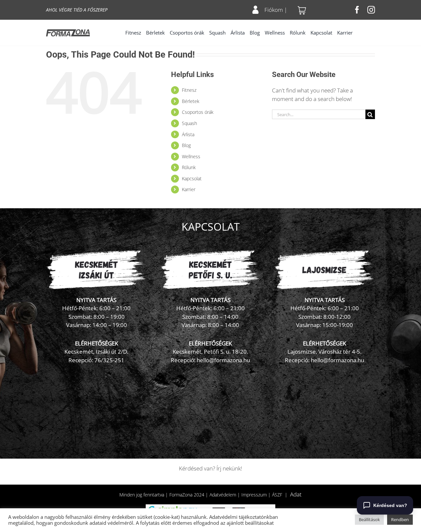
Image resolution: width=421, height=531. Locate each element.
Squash (189, 123)
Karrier (188, 189)
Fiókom (273, 9)
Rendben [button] (400, 519)
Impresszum (254, 495)
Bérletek (190, 101)
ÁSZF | (281, 495)
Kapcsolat (192, 178)
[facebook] (357, 9)
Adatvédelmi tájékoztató (236, 517)
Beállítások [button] (369, 519)
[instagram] (371, 9)
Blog (186, 145)
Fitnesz (189, 90)
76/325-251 (109, 360)
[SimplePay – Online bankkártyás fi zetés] (210, 507)
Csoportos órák (197, 112)
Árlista (188, 134)
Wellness (191, 156)
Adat (296, 494)
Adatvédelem (223, 495)
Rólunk (189, 167)
